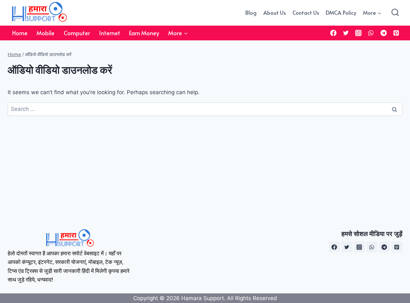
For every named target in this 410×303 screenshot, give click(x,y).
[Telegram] (383, 33)
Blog (251, 12)
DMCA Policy (341, 12)
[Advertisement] (205, 164)
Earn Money (144, 33)
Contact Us (305, 12)
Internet (109, 33)
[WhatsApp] (371, 33)
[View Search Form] (395, 13)
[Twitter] (346, 33)
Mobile (45, 33)
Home (20, 33)
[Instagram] (358, 33)
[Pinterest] (396, 33)
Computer (77, 33)
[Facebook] (333, 33)
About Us (274, 12)
